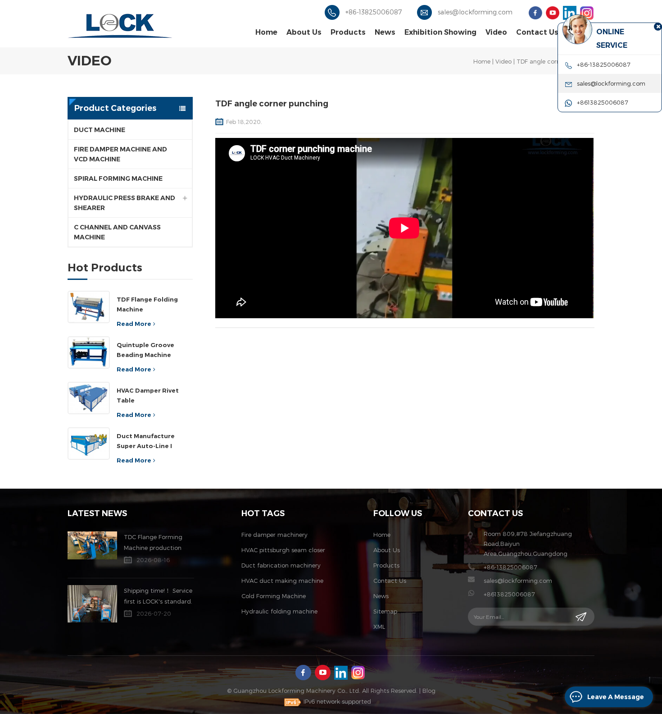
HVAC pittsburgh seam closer (283, 550)
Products (348, 32)
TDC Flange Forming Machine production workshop (153, 543)
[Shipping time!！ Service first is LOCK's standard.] (92, 603)
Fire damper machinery (274, 534)
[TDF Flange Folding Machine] (89, 307)
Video (496, 32)
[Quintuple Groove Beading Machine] (89, 352)
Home (266, 32)
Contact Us (537, 32)
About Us (304, 32)
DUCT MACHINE (99, 130)
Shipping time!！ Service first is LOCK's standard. (158, 596)
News (385, 32)
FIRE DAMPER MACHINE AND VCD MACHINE (120, 154)
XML (379, 626)
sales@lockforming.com (475, 12)
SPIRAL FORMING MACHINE (118, 178)
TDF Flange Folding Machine (147, 304)
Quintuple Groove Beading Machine (145, 349)
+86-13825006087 (373, 12)
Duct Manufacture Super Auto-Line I (146, 440)
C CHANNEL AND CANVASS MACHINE (117, 232)
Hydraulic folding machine (279, 611)
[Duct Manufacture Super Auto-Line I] (89, 443)
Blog (428, 690)
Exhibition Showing (440, 32)
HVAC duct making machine (282, 580)
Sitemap (385, 611)
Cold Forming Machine (273, 596)
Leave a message (615, 697)
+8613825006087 (509, 594)
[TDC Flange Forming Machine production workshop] (92, 545)
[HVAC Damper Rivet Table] (89, 398)
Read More (134, 323)
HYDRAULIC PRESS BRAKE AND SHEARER (124, 203)
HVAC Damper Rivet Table (148, 395)
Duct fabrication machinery (281, 565)
